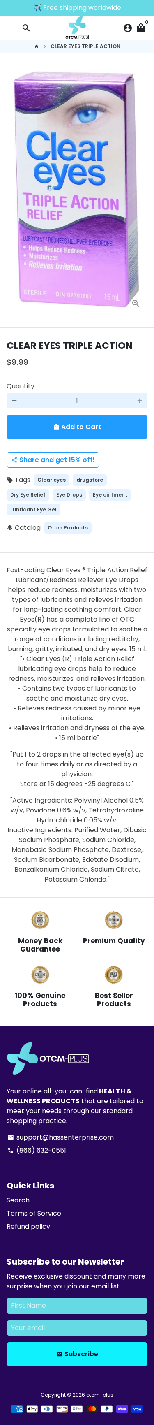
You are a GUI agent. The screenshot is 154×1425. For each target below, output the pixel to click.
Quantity (20, 386)
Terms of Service (34, 1213)
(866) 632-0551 (36, 1150)
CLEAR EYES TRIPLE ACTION (85, 46)
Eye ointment (110, 494)
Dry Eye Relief (28, 494)
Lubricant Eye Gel (33, 509)
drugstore (89, 479)
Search (18, 1200)
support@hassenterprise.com (60, 1137)
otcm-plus (99, 1394)
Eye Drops (69, 494)
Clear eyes (51, 479)
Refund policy (28, 1226)
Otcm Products (68, 527)
